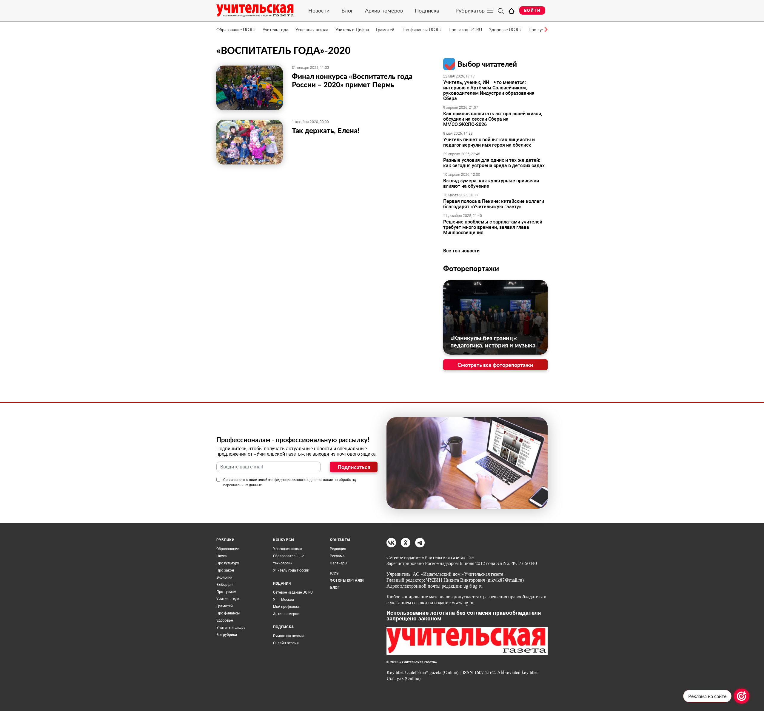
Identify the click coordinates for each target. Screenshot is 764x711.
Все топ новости (461, 251)
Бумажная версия (288, 636)
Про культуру (227, 563)
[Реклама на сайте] (741, 696)
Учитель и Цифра (352, 29)
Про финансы (228, 613)
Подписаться (354, 467)
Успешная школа (311, 29)
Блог (347, 10)
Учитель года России (291, 570)
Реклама (337, 556)
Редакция (338, 549)
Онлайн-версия (286, 643)
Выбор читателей (487, 64)
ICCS (334, 573)
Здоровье (224, 620)
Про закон (225, 570)
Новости (318, 10)
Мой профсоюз (286, 607)
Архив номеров (384, 10)
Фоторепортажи (471, 268)
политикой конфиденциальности (277, 480)
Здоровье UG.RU (505, 29)
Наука (221, 556)
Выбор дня (225, 585)
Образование (227, 549)
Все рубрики (226, 635)
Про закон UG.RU (465, 29)
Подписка (427, 10)
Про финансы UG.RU (421, 29)
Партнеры (338, 563)
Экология (224, 577)
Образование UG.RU (235, 29)
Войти (532, 10)
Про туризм (226, 592)
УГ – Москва (283, 599)
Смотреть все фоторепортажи (495, 364)
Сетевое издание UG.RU (293, 592)
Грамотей (385, 29)
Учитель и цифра (231, 627)
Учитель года (275, 29)
